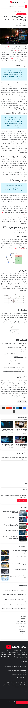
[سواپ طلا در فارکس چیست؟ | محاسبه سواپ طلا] (5, 565)
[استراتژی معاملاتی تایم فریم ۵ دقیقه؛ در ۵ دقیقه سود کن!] (21, 439)
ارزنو (25, 11)
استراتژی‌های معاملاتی (13, 11)
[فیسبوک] (24, 408)
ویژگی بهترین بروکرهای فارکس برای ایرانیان (20, 551)
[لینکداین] (17, 408)
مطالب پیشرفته (23, 687)
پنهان (21, 616)
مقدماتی (17, 687)
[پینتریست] (10, 408)
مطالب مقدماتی (6, 684)
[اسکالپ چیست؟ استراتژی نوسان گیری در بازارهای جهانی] (7, 424)
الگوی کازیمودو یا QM (20, 249)
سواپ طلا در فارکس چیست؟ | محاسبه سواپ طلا (19, 563)
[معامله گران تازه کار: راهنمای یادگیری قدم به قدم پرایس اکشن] (21, 424)
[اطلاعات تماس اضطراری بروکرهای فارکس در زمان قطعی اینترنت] (23, 538)
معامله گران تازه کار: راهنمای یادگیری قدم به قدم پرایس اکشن (21, 430)
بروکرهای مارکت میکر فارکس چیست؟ (19, 557)
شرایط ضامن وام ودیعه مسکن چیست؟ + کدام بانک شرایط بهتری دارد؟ (10, 524)
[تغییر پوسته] (4, 3)
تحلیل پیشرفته (7, 682)
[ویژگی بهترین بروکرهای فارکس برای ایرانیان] (5, 552)
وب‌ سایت (25, 489)
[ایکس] (20, 408)
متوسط (20, 684)
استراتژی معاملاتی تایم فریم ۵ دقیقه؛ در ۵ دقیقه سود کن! (21, 444)
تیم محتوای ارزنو (23, 23)
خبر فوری (24, 684)
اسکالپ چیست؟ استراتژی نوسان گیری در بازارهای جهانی (7, 429)
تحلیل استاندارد (15, 682)
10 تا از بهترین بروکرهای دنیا (12, 530)
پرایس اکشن (16, 50)
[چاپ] (14, 411)
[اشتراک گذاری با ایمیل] (3, 408)
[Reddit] (7, 408)
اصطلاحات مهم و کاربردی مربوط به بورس (16, 6)
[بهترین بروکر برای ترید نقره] (23, 519)
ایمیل (25, 483)
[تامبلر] (14, 408)
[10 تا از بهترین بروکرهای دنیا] (23, 532)
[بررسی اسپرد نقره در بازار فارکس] (5, 571)
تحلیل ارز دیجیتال (23, 682)
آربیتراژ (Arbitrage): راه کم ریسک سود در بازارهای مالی (7, 444)
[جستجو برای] (2, 3)
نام (26, 477)
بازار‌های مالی (10, 47)
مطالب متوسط (21, 402)
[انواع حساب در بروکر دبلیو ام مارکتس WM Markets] (23, 513)
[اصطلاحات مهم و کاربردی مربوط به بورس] (5, 578)
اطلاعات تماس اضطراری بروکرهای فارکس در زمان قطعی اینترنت (9, 537)
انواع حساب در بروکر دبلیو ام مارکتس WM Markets (10, 512)
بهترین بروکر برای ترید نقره (12, 517)
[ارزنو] (14, 2)
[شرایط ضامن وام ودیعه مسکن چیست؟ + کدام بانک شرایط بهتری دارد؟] (23, 526)
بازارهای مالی (20, 11)
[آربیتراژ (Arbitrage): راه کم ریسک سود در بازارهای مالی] (7, 439)
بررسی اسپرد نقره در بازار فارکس (20, 569)
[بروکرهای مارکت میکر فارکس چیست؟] (5, 558)
